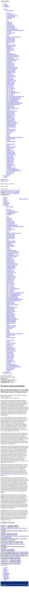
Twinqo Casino (10, 159)
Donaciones (6, 175)
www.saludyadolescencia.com (14, 170)
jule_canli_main (10, 87)
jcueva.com (9, 585)
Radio (5, 198)
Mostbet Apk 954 (11, 118)
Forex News (9, 74)
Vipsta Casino (10, 162)
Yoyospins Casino (11, 171)
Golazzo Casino (10, 79)
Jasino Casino (10, 85)
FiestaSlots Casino (11, 72)
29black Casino (10, 25)
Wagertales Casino (11, 165)
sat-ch (8, 145)
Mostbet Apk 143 (11, 117)
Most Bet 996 (10, 116)
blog (8, 43)
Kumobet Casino (10, 107)
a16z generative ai (11, 26)
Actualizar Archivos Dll (12, 29)
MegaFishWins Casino (12, 111)
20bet (8, 21)
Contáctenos (6, 6)
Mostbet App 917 (11, 120)
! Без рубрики (10, 10)
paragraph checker (7, 472)
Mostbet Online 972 (11, 126)
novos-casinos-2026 (11, 129)
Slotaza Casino (10, 148)
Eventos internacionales (12, 68)
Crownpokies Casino (11, 60)
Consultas (6, 5)
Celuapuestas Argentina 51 (13, 56)
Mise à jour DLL (10, 112)
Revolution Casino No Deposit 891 (15, 137)
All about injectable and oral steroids (15, 30)
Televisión (6, 200)
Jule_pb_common (11, 91)
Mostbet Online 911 (11, 125)
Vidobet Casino (10, 161)
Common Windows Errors (13, 59)
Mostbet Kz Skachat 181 (12, 122)
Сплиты (9, 174)
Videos (5, 4)
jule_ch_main (10, 89)
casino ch (9, 52)
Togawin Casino (10, 158)
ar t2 (8, 35)
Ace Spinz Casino (11, 27)
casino (8, 51)
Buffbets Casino (10, 48)
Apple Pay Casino (11, 33)
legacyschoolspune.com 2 (13, 108)
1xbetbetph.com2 (11, 17)
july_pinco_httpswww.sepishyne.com (15, 96)
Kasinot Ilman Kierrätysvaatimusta (15, 103)
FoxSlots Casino (10, 75)
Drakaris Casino (10, 63)
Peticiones (6, 575)
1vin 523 (9, 13)
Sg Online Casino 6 (11, 146)
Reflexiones (6, 578)
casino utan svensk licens (12, 55)
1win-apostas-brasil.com (12, 15)
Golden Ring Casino (11, 80)
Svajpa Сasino (10, 156)
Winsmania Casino (11, 167)
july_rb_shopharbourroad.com (14, 97)
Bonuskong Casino (11, 46)
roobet (8, 140)
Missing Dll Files (11, 113)
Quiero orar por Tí (8, 373)
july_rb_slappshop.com (12, 100)
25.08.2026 (9, 23)
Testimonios (6, 202)
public (8, 134)
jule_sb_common (11, 93)
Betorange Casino (11, 40)
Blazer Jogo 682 (10, 42)
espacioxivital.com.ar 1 (12, 67)
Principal (6, 197)
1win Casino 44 (10, 14)
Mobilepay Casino (11, 115)
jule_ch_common (11, 88)
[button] (3, 378)
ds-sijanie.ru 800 (10, 64)
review (8, 136)
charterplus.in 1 (10, 58)
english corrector (13, 405)
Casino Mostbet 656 (11, 54)
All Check (9, 31)
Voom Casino (10, 163)
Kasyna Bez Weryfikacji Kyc (13, 104)
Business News (10, 50)
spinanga (9, 149)
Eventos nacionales (11, 70)
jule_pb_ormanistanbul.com (13, 92)
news (8, 128)
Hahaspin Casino (11, 83)
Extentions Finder (11, 71)
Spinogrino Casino (11, 152)
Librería (5, 177)
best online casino (11, 39)
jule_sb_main (10, 95)
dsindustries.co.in (11, 66)
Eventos (5, 9)
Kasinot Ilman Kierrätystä (13, 101)
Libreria (5, 579)
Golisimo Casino (10, 81)
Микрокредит (10, 173)
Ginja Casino (10, 77)
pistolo (8, 133)
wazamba (9, 166)
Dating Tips (9, 62)
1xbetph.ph (9, 18)
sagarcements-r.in (11, 144)
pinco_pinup (9, 132)
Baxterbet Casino (11, 38)
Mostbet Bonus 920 (11, 121)
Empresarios (6, 204)
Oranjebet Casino (11, 130)
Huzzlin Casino (10, 84)
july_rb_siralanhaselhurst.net (13, 99)
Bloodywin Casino (11, 44)
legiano (8, 109)
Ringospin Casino (11, 138)
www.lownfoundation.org (13, 169)
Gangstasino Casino (11, 76)
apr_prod (9, 34)
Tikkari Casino (10, 157)
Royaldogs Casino (11, 141)
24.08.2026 (9, 22)
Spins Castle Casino (11, 154)
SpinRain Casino (10, 153)
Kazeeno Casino (10, 105)
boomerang (9, 47)
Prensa (5, 201)
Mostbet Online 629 (11, 124)
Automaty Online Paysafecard (14, 36)
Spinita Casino (10, 150)
